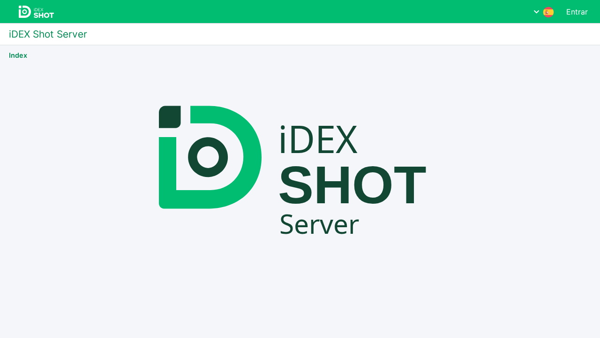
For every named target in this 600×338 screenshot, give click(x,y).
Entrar (577, 11)
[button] (543, 12)
